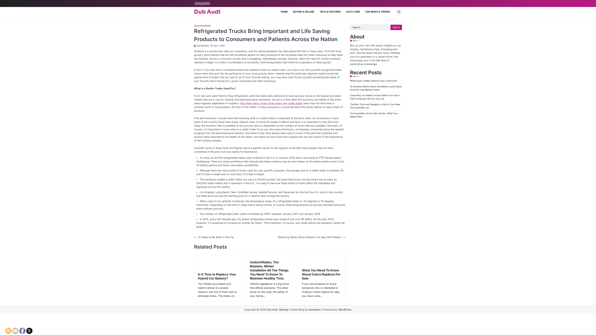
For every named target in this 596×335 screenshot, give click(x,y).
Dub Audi (207, 12)
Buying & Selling (303, 11)
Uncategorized (202, 26)
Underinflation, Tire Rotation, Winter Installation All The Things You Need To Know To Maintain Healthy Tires (269, 270)
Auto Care (353, 11)
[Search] (399, 12)
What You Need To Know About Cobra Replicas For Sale (321, 274)
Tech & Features (330, 11)
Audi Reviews (202, 46)
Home (284, 11)
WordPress (345, 309)
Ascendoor (315, 309)
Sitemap (284, 309)
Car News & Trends (377, 11)
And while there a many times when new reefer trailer (271, 103)
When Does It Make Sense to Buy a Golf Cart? (373, 80)
